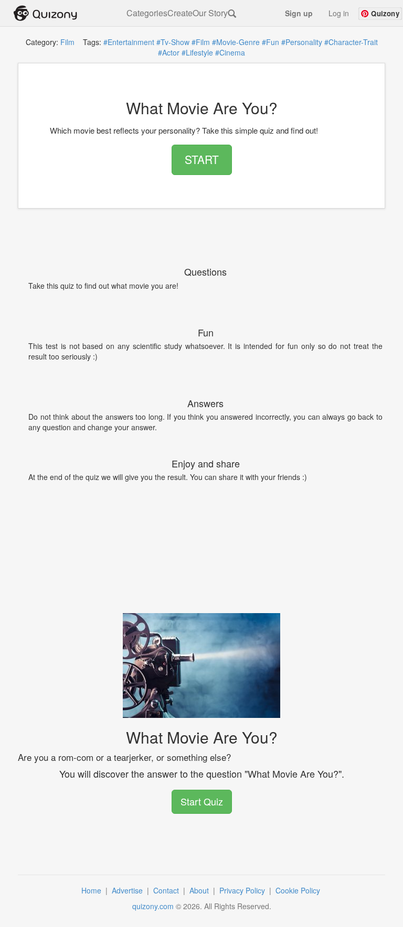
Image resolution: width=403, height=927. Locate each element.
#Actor (168, 52)
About (200, 890)
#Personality (301, 42)
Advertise (128, 890)
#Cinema (230, 52)
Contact (167, 890)
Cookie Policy (298, 890)
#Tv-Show (172, 42)
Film (67, 42)
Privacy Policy (243, 890)
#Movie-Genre (236, 42)
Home (92, 890)
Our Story (210, 13)
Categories (146, 13)
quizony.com (153, 906)
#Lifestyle (197, 52)
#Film (201, 42)
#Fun (270, 42)
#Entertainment (128, 42)
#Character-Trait (351, 42)
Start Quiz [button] (202, 801)
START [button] (202, 159)
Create (180, 13)
